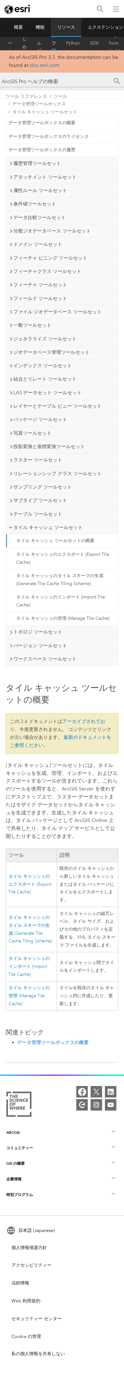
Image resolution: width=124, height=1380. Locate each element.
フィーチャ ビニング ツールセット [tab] (50, 258)
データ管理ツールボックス (39, 104)
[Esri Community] (82, 1105)
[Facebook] (82, 1092)
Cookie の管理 (26, 1336)
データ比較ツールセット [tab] (39, 217)
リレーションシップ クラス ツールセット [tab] (57, 473)
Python (73, 43)
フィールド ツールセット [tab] (40, 298)
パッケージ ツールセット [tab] (40, 419)
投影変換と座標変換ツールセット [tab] (49, 446)
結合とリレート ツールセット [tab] (45, 379)
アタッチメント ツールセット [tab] (45, 177)
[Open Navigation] (116, 9)
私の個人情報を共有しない (38, 1353)
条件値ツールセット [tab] (34, 204)
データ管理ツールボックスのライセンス (49, 136)
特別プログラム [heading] (19, 1194)
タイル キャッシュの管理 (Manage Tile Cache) (62, 618)
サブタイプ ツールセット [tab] (40, 500)
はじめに (24, 43)
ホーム (10, 43)
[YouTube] (110, 1105)
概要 (18, 27)
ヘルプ (39, 43)
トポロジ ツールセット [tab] (37, 632)
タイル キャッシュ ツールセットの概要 (55, 540)
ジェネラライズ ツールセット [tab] (45, 339)
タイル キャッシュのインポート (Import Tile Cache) (60, 601)
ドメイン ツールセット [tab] (37, 244)
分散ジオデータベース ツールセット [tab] (52, 231)
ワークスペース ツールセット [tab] (45, 659)
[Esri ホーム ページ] (17, 9)
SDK (94, 43)
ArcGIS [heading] (13, 1132)
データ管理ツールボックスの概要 (42, 122)
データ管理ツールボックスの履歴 (42, 150)
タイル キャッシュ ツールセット (44, 112)
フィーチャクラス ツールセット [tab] (47, 271)
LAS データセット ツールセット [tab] (47, 393)
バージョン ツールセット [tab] (40, 645)
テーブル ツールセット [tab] (37, 514)
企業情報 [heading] (14, 1178)
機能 (40, 27)
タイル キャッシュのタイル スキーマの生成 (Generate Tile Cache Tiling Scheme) (59, 579)
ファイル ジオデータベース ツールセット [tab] (57, 312)
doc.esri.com (44, 65)
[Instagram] (96, 1105)
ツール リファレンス (54, 43)
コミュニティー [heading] (19, 1147)
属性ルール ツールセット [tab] (40, 190)
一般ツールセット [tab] (32, 325)
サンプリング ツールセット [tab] (42, 487)
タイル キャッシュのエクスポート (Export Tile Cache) (62, 558)
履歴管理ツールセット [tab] (37, 163)
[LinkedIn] (110, 1092)
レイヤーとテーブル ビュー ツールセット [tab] (57, 406)
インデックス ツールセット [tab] (42, 365)
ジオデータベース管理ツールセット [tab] (51, 352)
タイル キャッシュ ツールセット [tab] (48, 527)
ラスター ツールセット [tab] (37, 460)
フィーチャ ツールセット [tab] (40, 285)
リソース (66, 27)
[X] (96, 1092)
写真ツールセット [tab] (32, 433)
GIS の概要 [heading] (15, 1163)
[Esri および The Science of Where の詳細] (18, 1105)
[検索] (100, 9)
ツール (60, 96)
